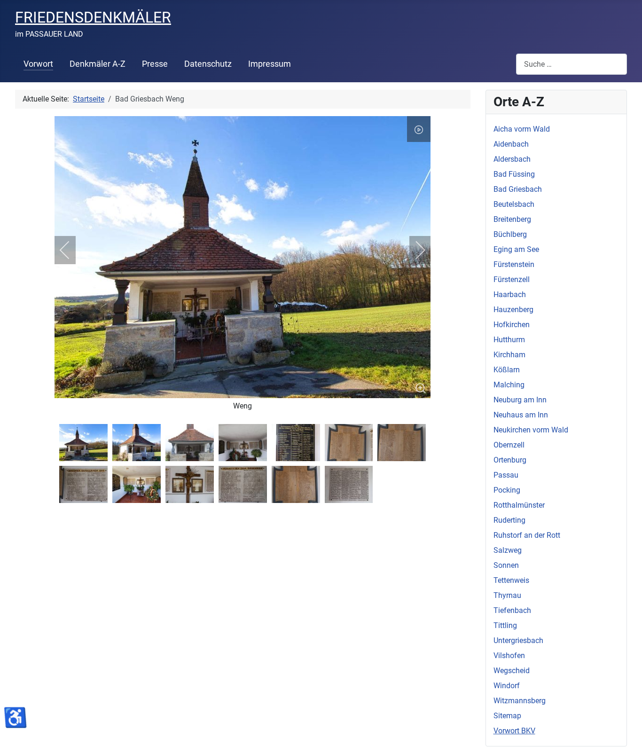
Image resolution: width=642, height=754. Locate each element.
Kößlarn (506, 369)
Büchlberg (510, 234)
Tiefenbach (512, 610)
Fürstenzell (511, 279)
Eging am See (516, 249)
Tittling (505, 625)
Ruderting (509, 520)
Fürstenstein (513, 264)
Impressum (269, 64)
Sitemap (507, 715)
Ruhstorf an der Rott (526, 535)
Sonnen (506, 565)
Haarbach (509, 294)
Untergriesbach (518, 640)
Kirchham (509, 354)
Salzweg (507, 550)
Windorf (506, 685)
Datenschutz (208, 64)
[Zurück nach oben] (625, 736)
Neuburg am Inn (520, 399)
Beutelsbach (513, 204)
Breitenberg (512, 219)
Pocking (506, 490)
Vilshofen (509, 655)
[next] (414, 250)
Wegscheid (511, 670)
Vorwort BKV (514, 730)
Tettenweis (511, 580)
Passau (505, 475)
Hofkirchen (511, 324)
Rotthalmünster (519, 505)
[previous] (71, 250)
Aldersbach (512, 159)
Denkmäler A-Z (97, 64)
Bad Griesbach (517, 189)
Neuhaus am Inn (520, 414)
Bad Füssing (514, 174)
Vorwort (38, 64)
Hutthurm (509, 339)
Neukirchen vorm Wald (530, 429)
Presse (155, 64)
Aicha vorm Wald (521, 129)
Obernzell (509, 444)
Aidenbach (511, 144)
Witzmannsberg (519, 700)
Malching (509, 384)
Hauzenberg (513, 309)
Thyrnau (507, 595)
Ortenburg (509, 460)
